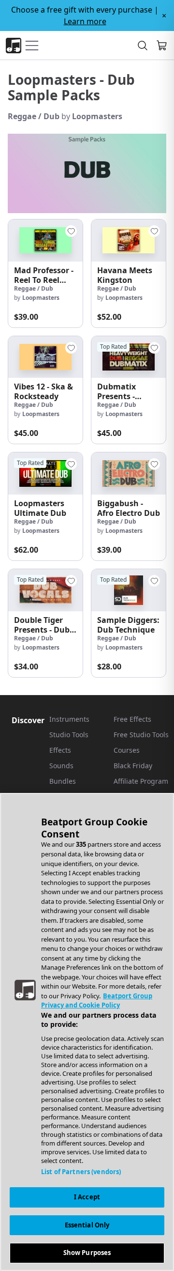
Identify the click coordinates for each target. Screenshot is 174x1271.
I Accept (87, 1197)
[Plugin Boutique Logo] (13, 45)
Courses (127, 750)
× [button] (164, 15)
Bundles (62, 781)
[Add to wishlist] (71, 231)
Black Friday (133, 765)
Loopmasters (97, 116)
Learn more (85, 21)
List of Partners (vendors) (81, 1171)
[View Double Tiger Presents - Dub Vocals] (45, 590)
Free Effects (132, 719)
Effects (60, 750)
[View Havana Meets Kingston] (128, 240)
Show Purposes (87, 1252)
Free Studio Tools (141, 734)
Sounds (61, 765)
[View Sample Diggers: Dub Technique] (128, 590)
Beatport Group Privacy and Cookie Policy (96, 1001)
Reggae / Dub (33, 116)
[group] (45, 273)
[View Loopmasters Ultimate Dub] (45, 473)
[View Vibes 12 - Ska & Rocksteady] (45, 357)
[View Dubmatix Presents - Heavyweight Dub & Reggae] (128, 357)
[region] (87, 1032)
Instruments (69, 719)
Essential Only (87, 1225)
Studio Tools (68, 734)
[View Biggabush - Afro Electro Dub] (128, 473)
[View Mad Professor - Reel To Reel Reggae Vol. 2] (45, 240)
